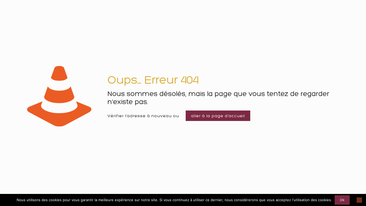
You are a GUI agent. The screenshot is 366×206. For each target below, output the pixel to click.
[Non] (359, 200)
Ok (342, 200)
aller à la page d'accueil (218, 115)
